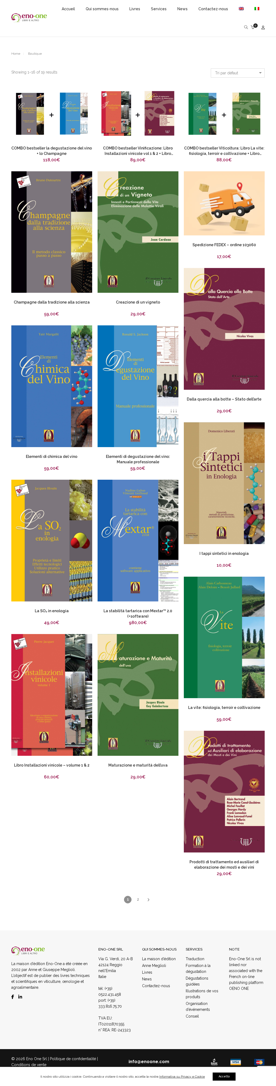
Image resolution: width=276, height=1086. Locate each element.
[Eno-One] (29, 20)
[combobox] (238, 73)
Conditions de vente (28, 1065)
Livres (147, 972)
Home (15, 53)
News (147, 979)
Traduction (195, 959)
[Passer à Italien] (254, 9)
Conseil (192, 1016)
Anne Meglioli (154, 965)
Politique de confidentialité (73, 1059)
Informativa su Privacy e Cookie (182, 1076)
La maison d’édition (159, 959)
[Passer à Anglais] (241, 9)
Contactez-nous (156, 986)
